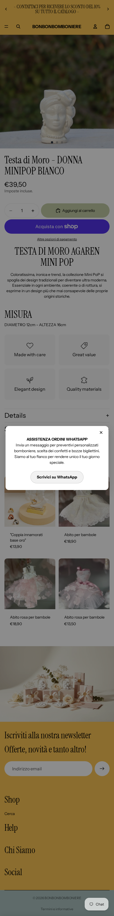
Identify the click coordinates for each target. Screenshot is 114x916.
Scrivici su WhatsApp (57, 477)
